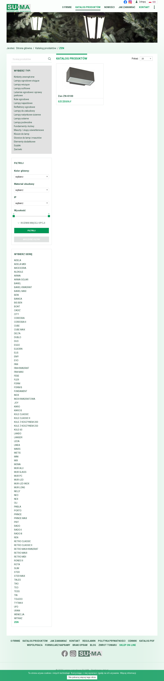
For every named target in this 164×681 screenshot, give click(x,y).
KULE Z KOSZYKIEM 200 (26, 422)
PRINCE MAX (20, 518)
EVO (16, 360)
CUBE (17, 325)
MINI (16, 456)
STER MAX (19, 576)
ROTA (17, 564)
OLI (15, 503)
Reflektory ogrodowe (24, 107)
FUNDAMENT (20, 391)
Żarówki (18, 149)
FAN (16, 364)
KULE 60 (18, 429)
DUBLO (17, 337)
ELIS (16, 352)
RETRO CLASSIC (22, 541)
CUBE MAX (19, 329)
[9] (49, 216)
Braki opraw (80, 645)
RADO (17, 526)
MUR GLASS (20, 472)
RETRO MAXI (20, 553)
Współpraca (34, 645)
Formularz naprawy (57, 645)
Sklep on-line (127, 645)
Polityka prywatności (111, 641)
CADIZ (17, 310)
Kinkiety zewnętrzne (24, 77)
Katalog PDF (146, 641)
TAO (16, 583)
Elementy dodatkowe (24, 141)
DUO (16, 341)
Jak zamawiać (127, 7)
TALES (17, 580)
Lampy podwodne (23, 122)
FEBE (16, 376)
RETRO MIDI (20, 556)
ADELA (17, 260)
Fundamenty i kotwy (24, 126)
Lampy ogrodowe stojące (26, 80)
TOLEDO (18, 599)
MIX (16, 460)
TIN (15, 595)
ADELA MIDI (20, 264)
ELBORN (18, 349)
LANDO (17, 433)
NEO (16, 495)
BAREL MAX (20, 291)
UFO (16, 606)
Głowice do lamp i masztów (28, 137)
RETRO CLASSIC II (23, 545)
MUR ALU (19, 468)
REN (16, 537)
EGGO (17, 345)
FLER (16, 379)
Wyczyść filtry (31, 239)
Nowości (109, 7)
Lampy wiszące (22, 84)
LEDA (17, 441)
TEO (16, 587)
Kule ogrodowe (21, 99)
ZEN (16, 622)
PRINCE (18, 514)
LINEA (17, 445)
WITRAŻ (18, 618)
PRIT (16, 522)
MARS (17, 449)
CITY (16, 314)
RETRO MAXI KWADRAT (26, 549)
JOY (16, 402)
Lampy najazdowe (23, 103)
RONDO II (18, 560)
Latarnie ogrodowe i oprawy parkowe (28, 94)
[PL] (150, 1)
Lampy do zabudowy (24, 111)
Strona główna (24, 48)
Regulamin (88, 641)
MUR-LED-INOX (21, 483)
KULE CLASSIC (21, 414)
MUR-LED (19, 479)
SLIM (16, 568)
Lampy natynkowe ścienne (27, 114)
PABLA (17, 506)
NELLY (17, 491)
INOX (16, 395)
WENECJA (19, 614)
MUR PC (18, 476)
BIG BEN (18, 302)
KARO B (18, 410)
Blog (93, 645)
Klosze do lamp (21, 134)
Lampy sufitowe (22, 88)
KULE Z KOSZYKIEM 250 (26, 426)
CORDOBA (19, 318)
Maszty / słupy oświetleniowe (29, 130)
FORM (17, 383)
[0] (14, 216)
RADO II (18, 529)
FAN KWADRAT (21, 368)
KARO (17, 406)
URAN (17, 610)
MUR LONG (19, 487)
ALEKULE (18, 272)
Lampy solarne (21, 118)
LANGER (18, 437)
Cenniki (132, 641)
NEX (16, 499)
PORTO (17, 510)
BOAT (17, 306)
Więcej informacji (128, 673)
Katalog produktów (87, 7)
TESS (17, 591)
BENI (16, 295)
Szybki (17, 145)
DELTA (17, 333)
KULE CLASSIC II (22, 418)
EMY (16, 356)
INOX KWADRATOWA (24, 399)
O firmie (67, 7)
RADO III (18, 533)
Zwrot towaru (107, 645)
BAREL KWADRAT (23, 287)
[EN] (154, 1)
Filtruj (32, 230)
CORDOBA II (20, 322)
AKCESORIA (20, 268)
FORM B (18, 387)
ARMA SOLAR (21, 279)
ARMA (17, 275)
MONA (17, 464)
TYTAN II (18, 603)
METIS (17, 452)
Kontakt (144, 7)
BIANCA (18, 299)
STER (17, 572)
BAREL (17, 283)
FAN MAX (19, 372)
